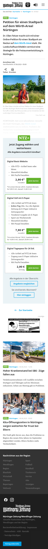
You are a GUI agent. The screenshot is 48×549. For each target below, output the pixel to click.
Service (28, 476)
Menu (43, 5)
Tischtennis (30, 472)
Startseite (16, 11)
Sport (27, 460)
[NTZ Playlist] (35, 4)
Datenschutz (9, 531)
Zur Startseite (25, 310)
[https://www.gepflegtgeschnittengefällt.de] (24, 325)
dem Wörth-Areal (22, 43)
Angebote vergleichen (24, 283)
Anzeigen (29, 484)
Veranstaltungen (32, 488)
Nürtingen (27, 11)
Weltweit (7, 488)
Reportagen (8, 484)
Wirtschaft (7, 476)
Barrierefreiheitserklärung (14, 527)
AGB (19, 531)
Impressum (32, 527)
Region (6, 468)
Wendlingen (8, 464)
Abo (27, 480)
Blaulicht (7, 472)
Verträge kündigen (12, 535)
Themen (6, 480)
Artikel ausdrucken (12, 69)
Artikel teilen (5, 69)
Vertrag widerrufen (12, 544)
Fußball (28, 464)
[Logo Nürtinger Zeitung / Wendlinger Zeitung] (13, 4)
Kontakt (25, 531)
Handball (29, 468)
